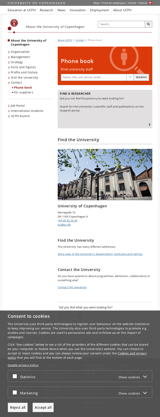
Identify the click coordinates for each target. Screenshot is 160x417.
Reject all (17, 407)
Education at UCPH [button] (22, 10)
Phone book (23, 87)
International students (27, 111)
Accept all (43, 407)
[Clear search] (130, 77)
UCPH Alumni (20, 116)
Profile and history (24, 72)
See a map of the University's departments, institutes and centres (100, 254)
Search (141, 77)
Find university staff (77, 69)
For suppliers (23, 92)
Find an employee (113, 3)
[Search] (148, 24)
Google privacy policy (23, 365)
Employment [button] (99, 10)
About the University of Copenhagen (28, 42)
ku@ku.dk (64, 224)
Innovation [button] (78, 10)
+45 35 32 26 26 (67, 220)
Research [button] (46, 10)
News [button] (62, 10)
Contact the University (72, 287)
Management (20, 57)
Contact (16, 82)
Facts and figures (23, 67)
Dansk (143, 3)
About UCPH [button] (122, 10)
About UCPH (65, 40)
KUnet (132, 3)
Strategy (17, 62)
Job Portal (18, 106)
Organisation (20, 52)
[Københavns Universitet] (13, 26)
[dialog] (80, 364)
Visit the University (24, 77)
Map (96, 3)
